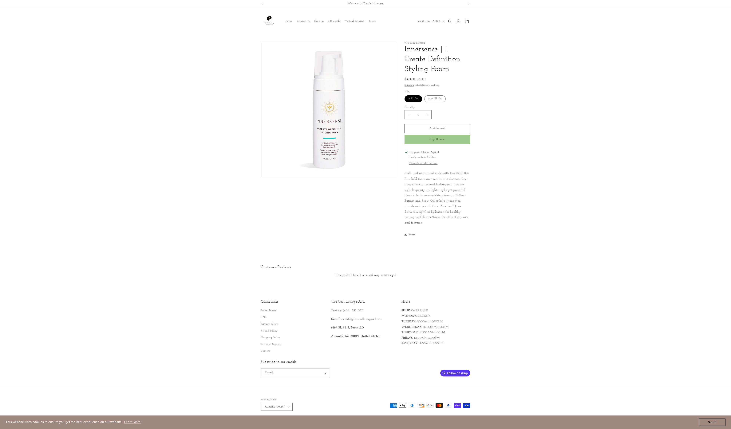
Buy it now (437, 139)
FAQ (264, 317)
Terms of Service (271, 344)
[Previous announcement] (262, 3)
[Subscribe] (325, 372)
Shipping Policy (270, 337)
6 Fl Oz (413, 98)
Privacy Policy (269, 324)
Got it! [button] (712, 422)
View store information (423, 163)
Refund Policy (269, 330)
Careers (265, 350)
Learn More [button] (132, 422)
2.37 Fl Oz (435, 98)
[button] (303, 21)
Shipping (409, 85)
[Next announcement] (469, 3)
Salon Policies (269, 310)
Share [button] (411, 234)
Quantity (410, 107)
